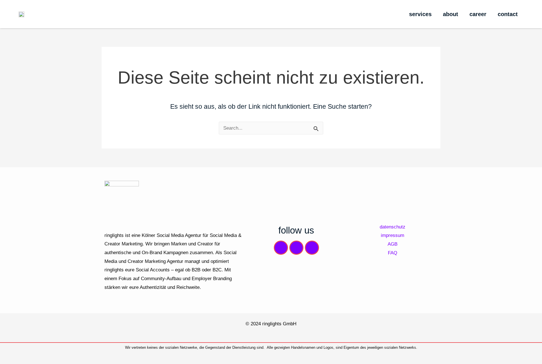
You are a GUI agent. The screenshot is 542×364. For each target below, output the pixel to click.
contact (508, 14)
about (450, 14)
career (477, 14)
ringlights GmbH (279, 323)
